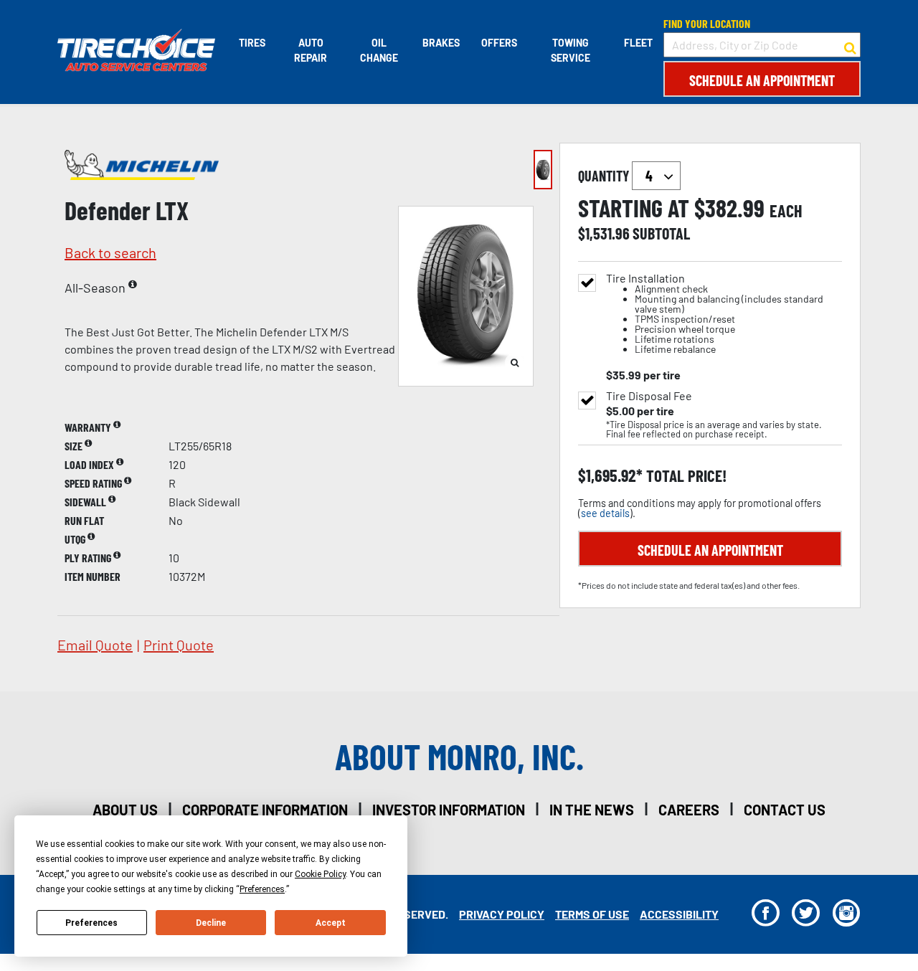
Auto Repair (310, 50)
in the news (591, 809)
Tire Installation (714, 314)
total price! (685, 476)
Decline (211, 923)
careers (688, 809)
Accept (331, 923)
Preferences (91, 923)
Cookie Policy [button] (320, 874)
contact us (784, 809)
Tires (252, 43)
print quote (178, 644)
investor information (448, 809)
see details (605, 513)
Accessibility (679, 914)
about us (125, 809)
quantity (605, 175)
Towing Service (570, 50)
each (786, 210)
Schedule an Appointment (762, 80)
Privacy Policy (501, 914)
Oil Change (379, 50)
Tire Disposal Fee (649, 396)
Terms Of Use (592, 914)
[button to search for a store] (850, 45)
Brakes (441, 43)
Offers (499, 43)
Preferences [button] (262, 889)
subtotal (661, 233)
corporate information (265, 809)
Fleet (638, 43)
